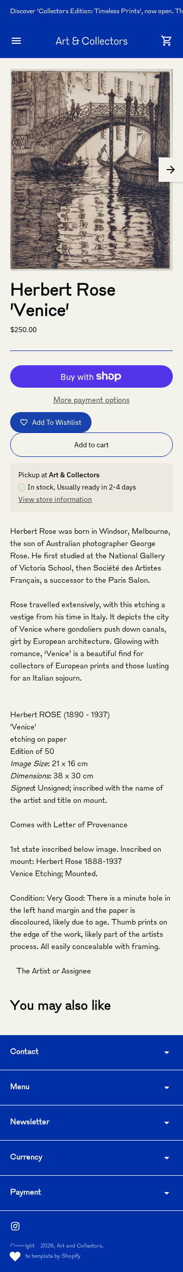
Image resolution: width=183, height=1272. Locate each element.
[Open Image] (91, 170)
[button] (171, 169)
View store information (55, 499)
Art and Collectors (79, 1246)
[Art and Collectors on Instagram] (15, 1226)
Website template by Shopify (45, 1256)
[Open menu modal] (16, 41)
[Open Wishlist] (15, 1257)
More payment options (91, 400)
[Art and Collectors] (91, 40)
